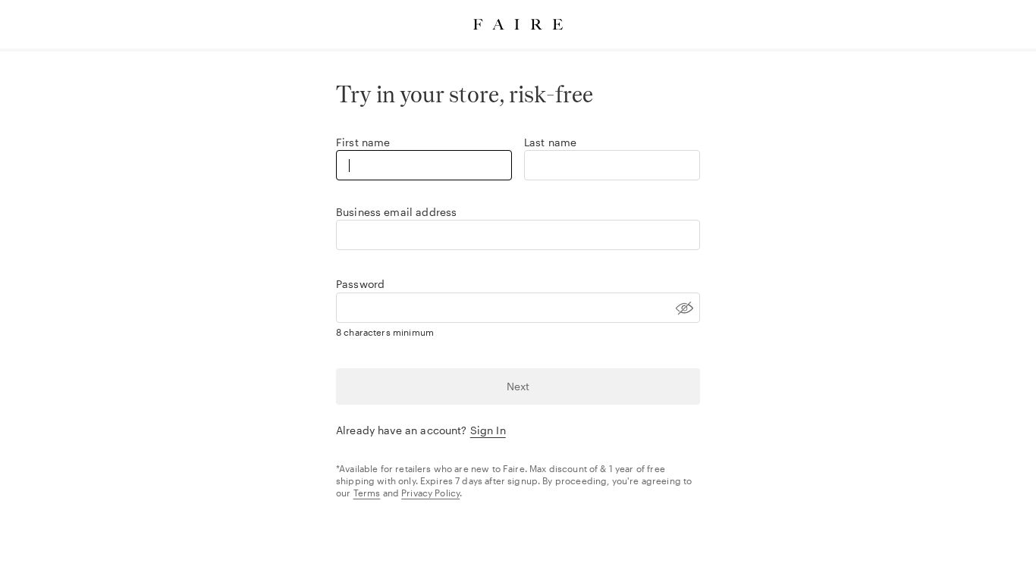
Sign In (488, 430)
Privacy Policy (430, 492)
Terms (367, 492)
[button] (518, 308)
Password (360, 283)
